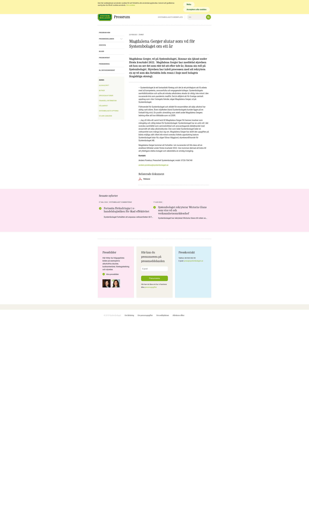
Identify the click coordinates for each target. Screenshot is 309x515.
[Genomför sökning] (208, 17)
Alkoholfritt (104, 85)
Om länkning (129, 315)
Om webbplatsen (162, 315)
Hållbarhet (103, 106)
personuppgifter (151, 287)
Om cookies (130, 5)
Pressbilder (109, 252)
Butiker (102, 90)
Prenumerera (104, 64)
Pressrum (122, 16)
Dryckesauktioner (106, 95)
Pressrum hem (104, 32)
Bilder (101, 51)
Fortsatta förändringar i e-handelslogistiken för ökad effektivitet (126, 210)
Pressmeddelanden (106, 39)
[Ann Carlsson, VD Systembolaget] (106, 283)
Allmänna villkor (178, 315)
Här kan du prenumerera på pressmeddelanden (153, 256)
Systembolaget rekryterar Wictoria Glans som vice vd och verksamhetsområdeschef (182, 210)
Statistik (102, 45)
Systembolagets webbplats (170, 17)
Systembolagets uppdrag (108, 111)
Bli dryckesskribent (107, 70)
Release (146, 179)
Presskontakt (104, 58)
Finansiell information (108, 101)
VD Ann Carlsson (105, 116)
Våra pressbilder (112, 274)
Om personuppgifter (145, 315)
